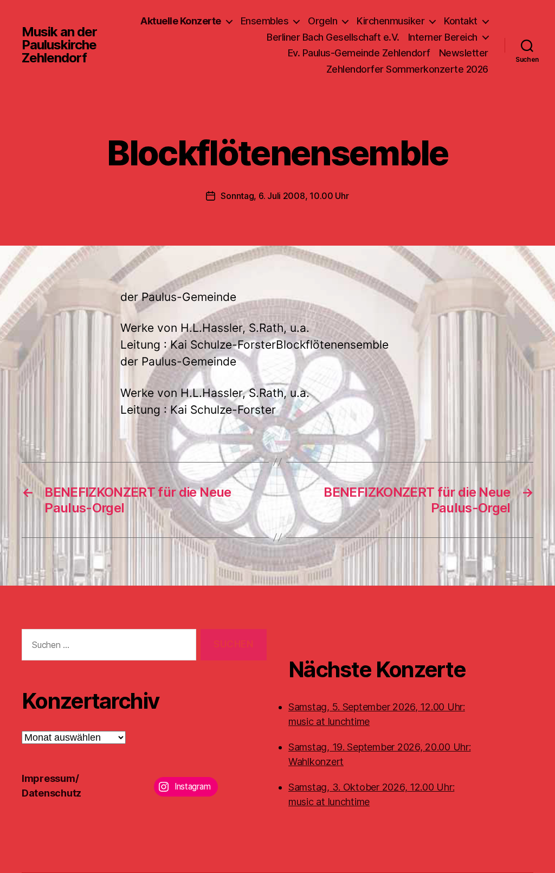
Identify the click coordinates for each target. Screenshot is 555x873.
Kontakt (460, 21)
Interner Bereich (442, 37)
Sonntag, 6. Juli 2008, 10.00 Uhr (285, 195)
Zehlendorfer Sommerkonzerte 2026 (407, 69)
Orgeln (322, 21)
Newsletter (463, 53)
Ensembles (265, 21)
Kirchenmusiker (390, 21)
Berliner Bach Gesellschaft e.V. (333, 37)
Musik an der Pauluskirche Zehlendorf (59, 45)
